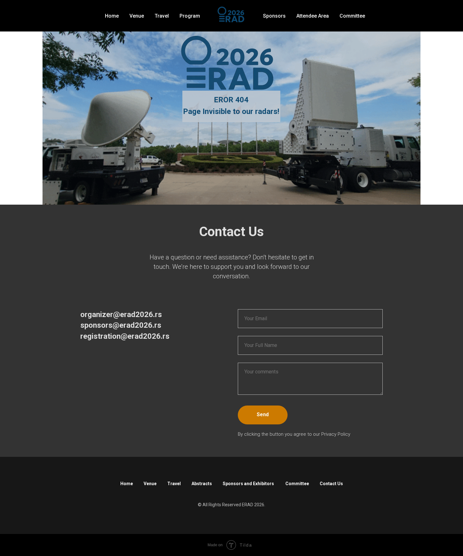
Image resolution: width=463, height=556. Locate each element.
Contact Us (331, 483)
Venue (150, 483)
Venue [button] (136, 16)
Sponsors (274, 16)
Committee (352, 16)
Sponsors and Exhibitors (249, 483)
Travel (174, 483)
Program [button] (190, 16)
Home (112, 16)
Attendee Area (312, 16)
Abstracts (201, 483)
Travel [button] (162, 16)
